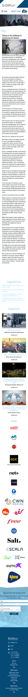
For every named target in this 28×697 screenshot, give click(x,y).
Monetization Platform (14, 674)
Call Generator (14, 679)
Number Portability (14, 680)
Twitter (11, 649)
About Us (14, 661)
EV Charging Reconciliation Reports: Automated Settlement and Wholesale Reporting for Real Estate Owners (13, 300)
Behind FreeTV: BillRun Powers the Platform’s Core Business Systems (13, 286)
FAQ (14, 692)
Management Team (14, 665)
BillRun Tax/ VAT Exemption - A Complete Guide (14, 355)
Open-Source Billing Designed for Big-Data (14, 688)
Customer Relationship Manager (14, 676)
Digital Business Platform (14, 672)
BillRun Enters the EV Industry (14, 330)
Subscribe (14, 614)
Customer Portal (14, 677)
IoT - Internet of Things (14, 690)
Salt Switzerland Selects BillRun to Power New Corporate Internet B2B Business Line (12, 294)
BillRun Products (14, 670)
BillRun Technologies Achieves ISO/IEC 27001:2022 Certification (13, 290)
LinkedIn (12, 646)
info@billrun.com (13, 642)
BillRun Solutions (14, 686)
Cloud (14, 683)
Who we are (14, 663)
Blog (14, 667)
